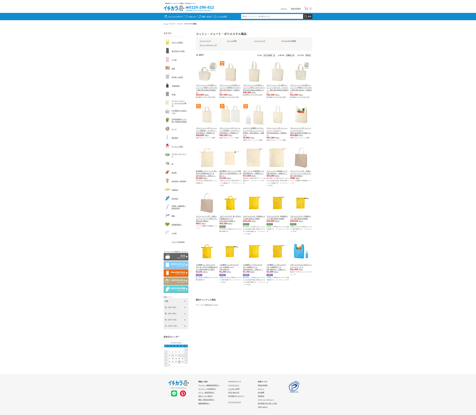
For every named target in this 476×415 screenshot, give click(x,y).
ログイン (284, 9)
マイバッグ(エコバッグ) (208, 45)
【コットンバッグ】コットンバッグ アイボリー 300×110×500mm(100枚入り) (300, 130)
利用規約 (261, 396)
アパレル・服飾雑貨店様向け (208, 385)
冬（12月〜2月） (171, 326)
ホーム (166, 24)
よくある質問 (222, 16)
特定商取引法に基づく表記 (267, 403)
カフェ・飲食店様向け (206, 392)
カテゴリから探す (175, 16)
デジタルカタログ (234, 402)
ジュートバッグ (259, 41)
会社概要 (261, 392)
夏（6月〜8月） (171, 314)
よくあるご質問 (233, 389)
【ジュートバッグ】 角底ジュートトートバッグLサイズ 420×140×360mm (301, 173)
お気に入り (192, 16)
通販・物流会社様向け (206, 400)
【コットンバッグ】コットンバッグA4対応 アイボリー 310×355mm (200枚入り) (230, 130)
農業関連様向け (204, 403)
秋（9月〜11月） (171, 320)
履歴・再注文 (207, 16)
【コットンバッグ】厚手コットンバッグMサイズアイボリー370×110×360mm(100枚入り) (254, 87)
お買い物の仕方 (233, 392)
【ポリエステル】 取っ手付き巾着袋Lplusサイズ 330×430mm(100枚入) (230, 218)
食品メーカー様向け (205, 396)
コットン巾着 (232, 41)
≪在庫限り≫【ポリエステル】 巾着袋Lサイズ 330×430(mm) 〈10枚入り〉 (253, 267)
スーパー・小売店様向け (207, 389)
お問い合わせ (263, 407)
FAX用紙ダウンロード (236, 396)
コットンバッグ (205, 41)
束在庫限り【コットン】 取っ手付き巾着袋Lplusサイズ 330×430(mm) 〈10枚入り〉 (206, 173)
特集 (166, 301)
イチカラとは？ (233, 385)
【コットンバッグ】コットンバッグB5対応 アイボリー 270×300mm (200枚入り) (206, 130)
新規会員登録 (296, 9)
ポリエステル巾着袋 (288, 41)
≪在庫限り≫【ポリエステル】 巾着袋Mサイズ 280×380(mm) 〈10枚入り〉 (277, 267)
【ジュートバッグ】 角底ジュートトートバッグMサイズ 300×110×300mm (207, 218)
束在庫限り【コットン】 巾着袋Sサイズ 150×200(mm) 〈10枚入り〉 (230, 173)
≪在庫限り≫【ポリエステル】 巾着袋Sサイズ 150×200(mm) (229, 267)
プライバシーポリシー (266, 400)
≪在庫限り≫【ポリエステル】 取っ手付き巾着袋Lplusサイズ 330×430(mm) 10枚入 (207, 267)
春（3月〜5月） (171, 307)
